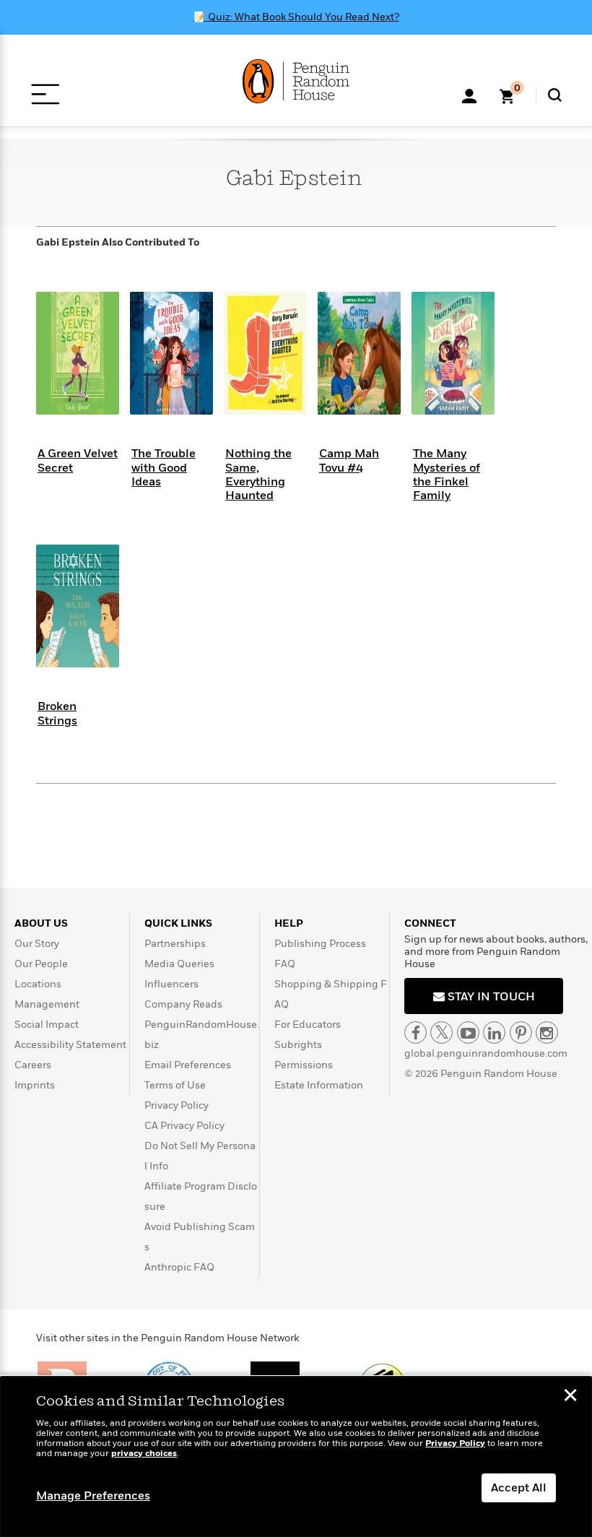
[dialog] (296, 1457)
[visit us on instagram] (547, 1032)
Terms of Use (175, 1085)
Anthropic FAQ (179, 1267)
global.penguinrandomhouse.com (485, 1053)
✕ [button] (570, 1397)
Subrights (298, 1045)
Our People (41, 964)
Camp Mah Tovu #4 (349, 460)
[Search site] (555, 95)
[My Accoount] (469, 95)
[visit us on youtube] (468, 1032)
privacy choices (144, 1453)
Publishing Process (320, 944)
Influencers (171, 984)
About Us (41, 923)
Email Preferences (187, 1065)
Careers (32, 1065)
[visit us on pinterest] (521, 1032)
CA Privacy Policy (184, 1126)
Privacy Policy (176, 1105)
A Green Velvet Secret (78, 460)
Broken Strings (57, 713)
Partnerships (175, 944)
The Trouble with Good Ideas (163, 467)
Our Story (36, 944)
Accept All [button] (519, 1488)
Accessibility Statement (70, 1045)
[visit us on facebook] (415, 1032)
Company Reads (183, 1004)
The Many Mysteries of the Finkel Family (446, 474)
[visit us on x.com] (441, 1032)
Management (46, 1004)
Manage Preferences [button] (93, 1495)
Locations (37, 984)
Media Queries (179, 964)
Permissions (303, 1065)
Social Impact (46, 1024)
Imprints (34, 1085)
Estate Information (318, 1085)
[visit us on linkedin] (494, 1032)
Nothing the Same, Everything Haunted (258, 474)
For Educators (307, 1024)
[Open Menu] (45, 94)
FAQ (284, 964)
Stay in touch (490, 997)
